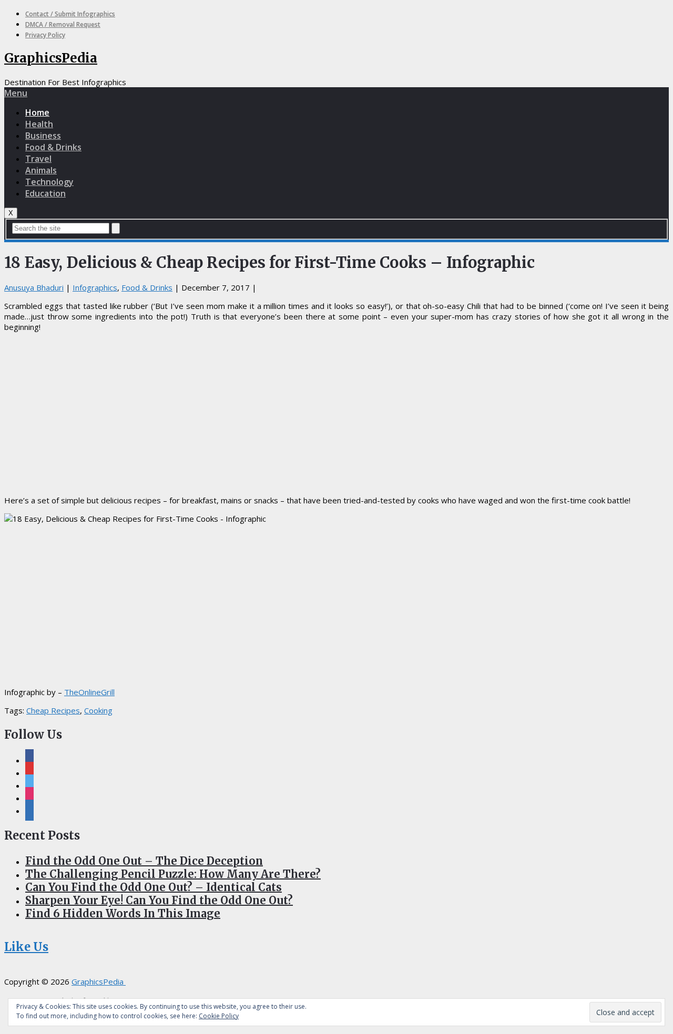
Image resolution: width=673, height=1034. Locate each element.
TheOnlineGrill (89, 692)
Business (43, 135)
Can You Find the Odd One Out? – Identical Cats (153, 887)
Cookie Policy (219, 1015)
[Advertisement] (336, 413)
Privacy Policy (45, 34)
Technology (49, 182)
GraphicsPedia (50, 58)
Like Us (26, 946)
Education (45, 193)
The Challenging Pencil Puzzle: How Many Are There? (173, 874)
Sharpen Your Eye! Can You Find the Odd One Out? (159, 900)
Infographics (95, 287)
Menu (15, 93)
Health (39, 124)
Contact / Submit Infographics (70, 13)
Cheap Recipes (53, 710)
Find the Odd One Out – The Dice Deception (144, 860)
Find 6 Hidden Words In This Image (122, 913)
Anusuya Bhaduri (34, 287)
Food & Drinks (53, 147)
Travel (38, 158)
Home (37, 112)
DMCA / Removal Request (62, 24)
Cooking (98, 710)
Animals (41, 170)
